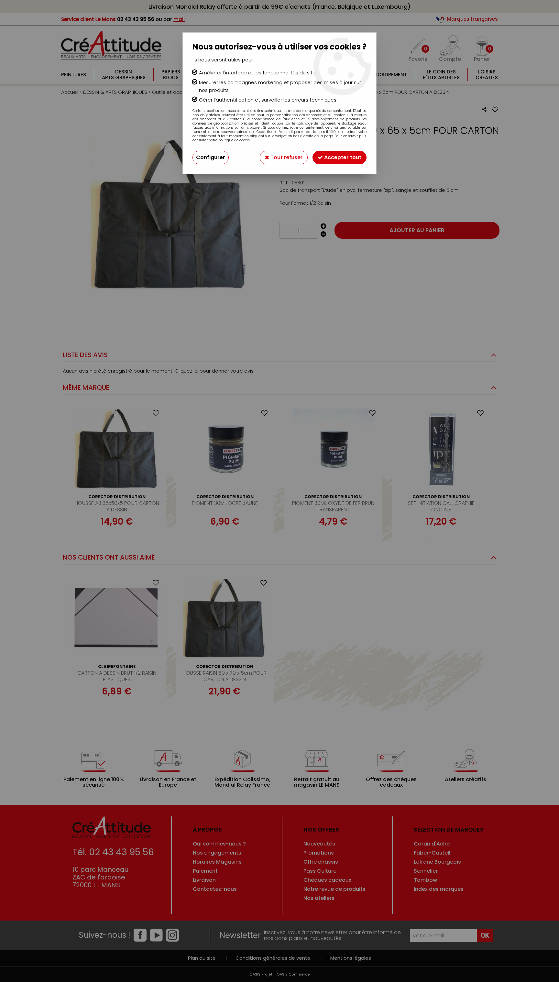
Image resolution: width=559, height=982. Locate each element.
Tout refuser (285, 157)
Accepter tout (342, 157)
